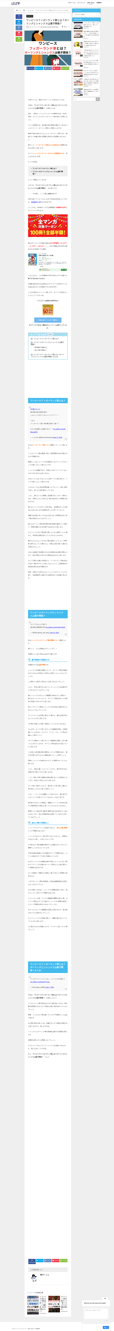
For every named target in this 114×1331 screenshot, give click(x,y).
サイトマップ (81, 2)
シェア (18, 17)
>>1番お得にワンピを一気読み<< (48, 320)
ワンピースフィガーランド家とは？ (45, 338)
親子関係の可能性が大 (40, 347)
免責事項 (99, 2)
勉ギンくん (66, 26)
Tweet (19, 23)
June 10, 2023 (54, 632)
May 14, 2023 (57, 437)
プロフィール (71, 2)
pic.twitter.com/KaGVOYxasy (40, 982)
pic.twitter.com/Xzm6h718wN (55, 627)
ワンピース (30, 16)
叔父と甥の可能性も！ (40, 350)
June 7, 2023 (49, 987)
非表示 (50, 334)
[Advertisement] (48, 85)
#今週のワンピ (35, 409)
